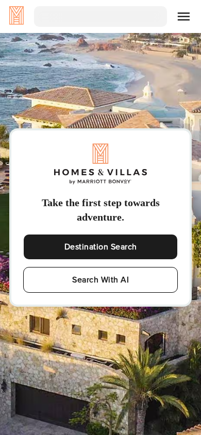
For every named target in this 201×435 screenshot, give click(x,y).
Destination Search (100, 247)
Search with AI (100, 280)
